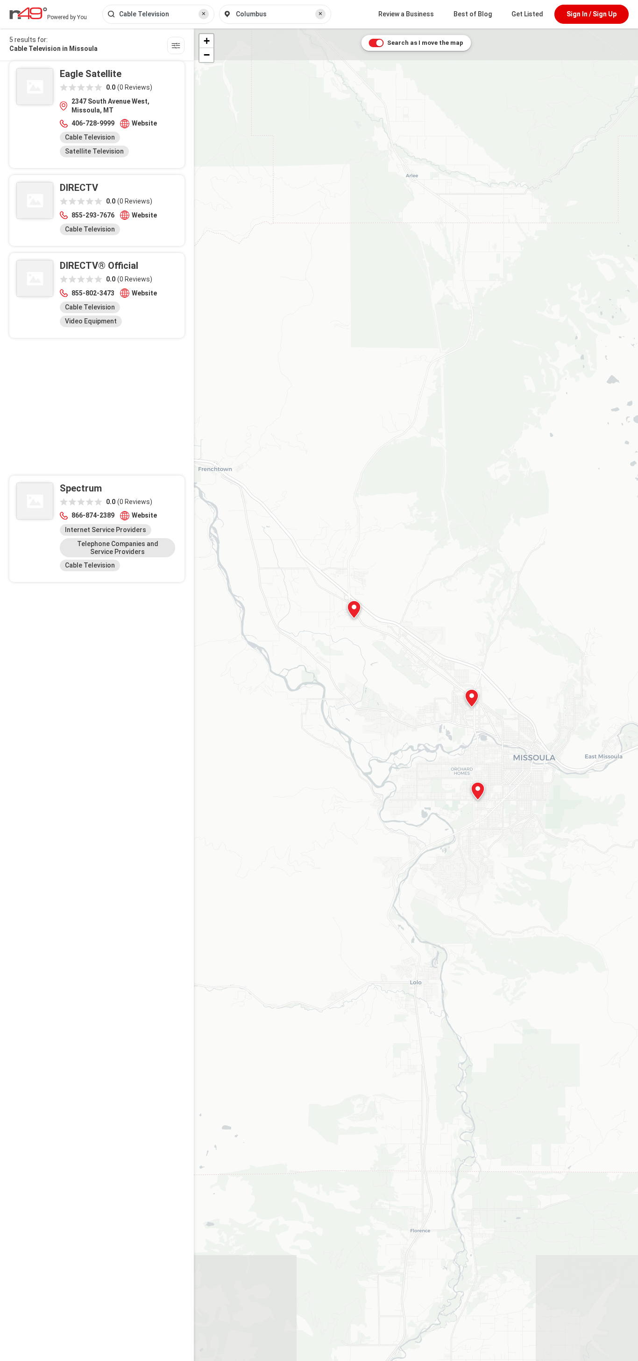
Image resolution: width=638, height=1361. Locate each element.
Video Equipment (91, 321)
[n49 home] (175, 47)
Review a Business (406, 14)
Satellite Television (94, 151)
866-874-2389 (92, 515)
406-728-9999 (92, 123)
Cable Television (90, 137)
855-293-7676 (92, 215)
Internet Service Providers (105, 529)
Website (144, 123)
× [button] (204, 13)
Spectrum (81, 488)
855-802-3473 (92, 293)
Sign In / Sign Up (592, 14)
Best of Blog (473, 14)
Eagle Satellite (90, 73)
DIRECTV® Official (99, 265)
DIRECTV (79, 187)
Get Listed (527, 14)
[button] (478, 791)
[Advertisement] (96, 410)
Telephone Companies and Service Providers (117, 547)
